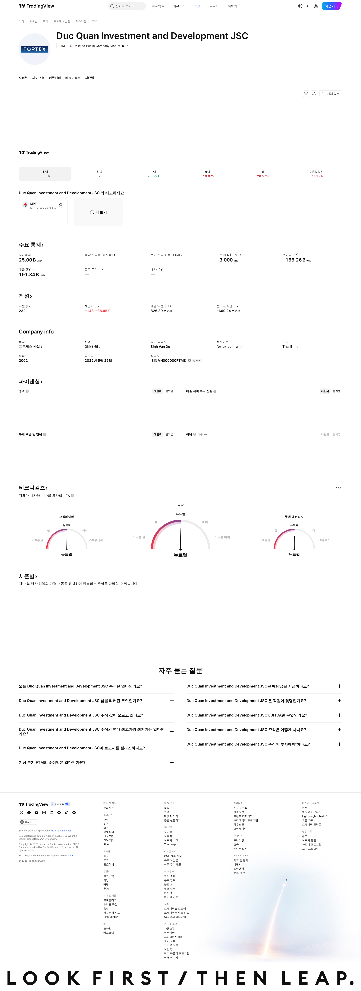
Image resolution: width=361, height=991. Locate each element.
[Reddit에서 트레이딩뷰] (74, 812)
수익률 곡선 (110, 904)
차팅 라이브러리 (311, 812)
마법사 (237, 864)
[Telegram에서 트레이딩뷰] (59, 812)
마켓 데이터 (171, 816)
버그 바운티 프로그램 (176, 953)
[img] (122, 45)
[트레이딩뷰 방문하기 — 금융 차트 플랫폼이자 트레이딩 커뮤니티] (34, 152)
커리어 (168, 892)
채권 (106, 827)
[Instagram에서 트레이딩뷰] (44, 812)
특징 (166, 807)
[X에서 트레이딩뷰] (21, 812)
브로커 (214, 6)
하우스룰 (239, 824)
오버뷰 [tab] (23, 78)
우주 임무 (169, 880)
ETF (105, 823)
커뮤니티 (179, 6)
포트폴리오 (110, 900)
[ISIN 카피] (189, 360)
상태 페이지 (171, 957)
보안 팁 (168, 949)
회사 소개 (169, 876)
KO (306, 6)
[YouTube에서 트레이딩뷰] (36, 812)
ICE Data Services (61, 830)
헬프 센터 (169, 888)
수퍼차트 (108, 807)
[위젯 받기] (314, 93)
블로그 (168, 884)
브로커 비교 (171, 840)
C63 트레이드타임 (175, 916)
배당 (106, 884)
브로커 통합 (309, 840)
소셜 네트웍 (240, 807)
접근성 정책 (171, 945)
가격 (166, 812)
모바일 (107, 928)
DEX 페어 (109, 840)
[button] (167, 6)
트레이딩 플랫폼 (311, 824)
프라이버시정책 (173, 936)
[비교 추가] (61, 205)
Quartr (69, 855)
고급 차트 (307, 820)
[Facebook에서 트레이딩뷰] (29, 812)
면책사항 (169, 932)
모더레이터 (240, 828)
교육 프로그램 (310, 848)
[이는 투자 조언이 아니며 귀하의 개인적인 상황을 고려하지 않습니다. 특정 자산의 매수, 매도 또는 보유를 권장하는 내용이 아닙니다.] (72, 495)
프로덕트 (158, 6)
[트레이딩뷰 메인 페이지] (36, 6)
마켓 (197, 6)
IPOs (106, 888)
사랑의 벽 (239, 812)
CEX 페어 (109, 836)
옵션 (106, 908)
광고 (304, 836)
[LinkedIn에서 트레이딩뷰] (51, 812)
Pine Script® (110, 916)
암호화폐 (108, 831)
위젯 (304, 807)
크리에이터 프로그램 (246, 820)
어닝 (106, 880)
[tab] (157, 391)
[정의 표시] (33, 254)
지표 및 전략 (241, 860)
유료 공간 (239, 872)
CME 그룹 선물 (173, 856)
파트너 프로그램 (311, 844)
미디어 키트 (171, 896)
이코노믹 (108, 876)
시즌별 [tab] (89, 78)
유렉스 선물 (171, 860)
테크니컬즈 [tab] (72, 78)
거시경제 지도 (111, 912)
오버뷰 (168, 831)
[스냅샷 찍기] (306, 93)
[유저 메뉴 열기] (316, 6)
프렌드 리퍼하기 (243, 816)
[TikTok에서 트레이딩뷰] (66, 812)
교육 (236, 844)
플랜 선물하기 (172, 820)
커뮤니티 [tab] (55, 78)
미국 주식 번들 (172, 864)
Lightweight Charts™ (314, 816)
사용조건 (169, 928)
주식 (106, 819)
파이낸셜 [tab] (38, 78)
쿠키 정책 (169, 940)
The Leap (170, 844)
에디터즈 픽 (240, 848)
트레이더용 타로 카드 (176, 912)
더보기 (232, 6)
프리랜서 (239, 868)
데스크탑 (108, 932)
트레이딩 (239, 840)
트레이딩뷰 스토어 (175, 908)
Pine (106, 844)
